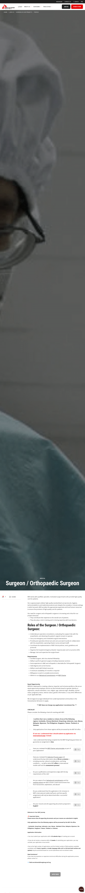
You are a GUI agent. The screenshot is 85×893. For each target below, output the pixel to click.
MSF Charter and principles (55, 748)
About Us (27, 6)
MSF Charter (62, 675)
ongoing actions (38, 782)
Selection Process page (54, 757)
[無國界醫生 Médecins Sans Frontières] (8, 6)
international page (39, 736)
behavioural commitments (54, 780)
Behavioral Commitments (47, 675)
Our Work (36, 6)
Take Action (47, 6)
